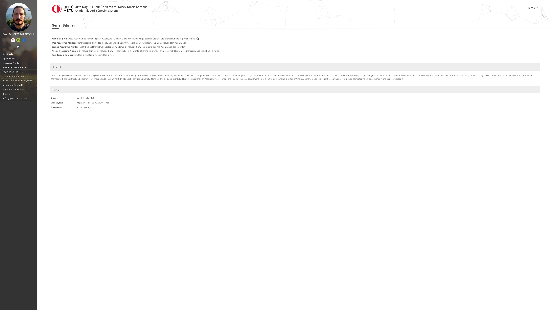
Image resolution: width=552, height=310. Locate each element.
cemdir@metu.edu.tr (86, 98)
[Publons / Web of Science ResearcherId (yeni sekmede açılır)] (24, 40)
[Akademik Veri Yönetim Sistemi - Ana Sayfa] (63, 8)
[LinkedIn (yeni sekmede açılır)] (18, 46)
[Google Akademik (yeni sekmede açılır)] (13, 40)
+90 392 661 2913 (84, 107)
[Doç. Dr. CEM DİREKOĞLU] (18, 17)
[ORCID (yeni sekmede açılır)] (18, 40)
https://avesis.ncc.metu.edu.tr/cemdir (93, 102)
